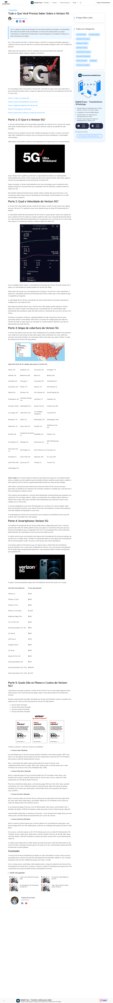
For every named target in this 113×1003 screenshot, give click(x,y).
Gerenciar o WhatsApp (83, 56)
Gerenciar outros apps (83, 39)
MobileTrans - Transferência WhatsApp (89, 103)
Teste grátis (83, 125)
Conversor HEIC (81, 34)
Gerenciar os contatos (83, 65)
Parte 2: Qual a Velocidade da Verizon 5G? (23, 102)
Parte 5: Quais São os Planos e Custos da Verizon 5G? (26, 113)
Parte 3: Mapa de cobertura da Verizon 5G (23, 105)
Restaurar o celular (82, 43)
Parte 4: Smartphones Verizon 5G (19, 109)
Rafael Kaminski (22, 18)
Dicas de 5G (13, 10)
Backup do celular (82, 47)
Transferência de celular (83, 52)
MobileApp (93, 60)
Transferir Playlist (94, 34)
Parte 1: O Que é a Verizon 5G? (19, 98)
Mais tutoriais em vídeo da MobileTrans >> (89, 136)
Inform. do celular (81, 60)
